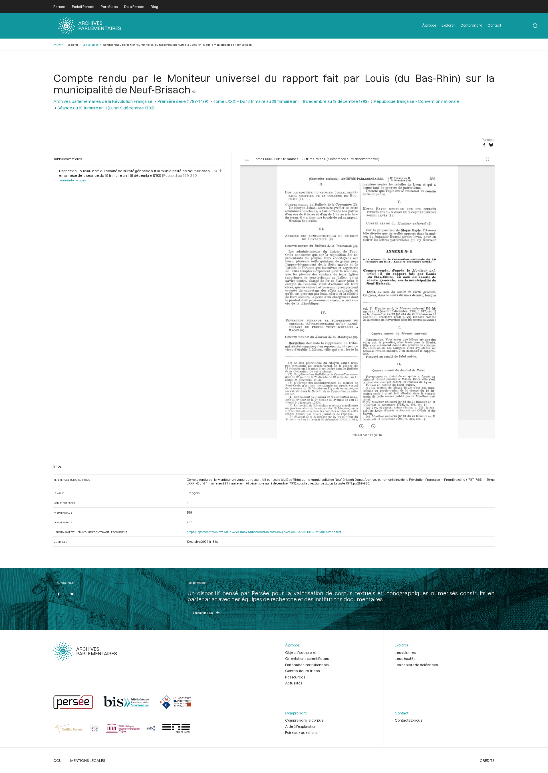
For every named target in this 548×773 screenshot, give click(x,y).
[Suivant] (373, 426)
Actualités (293, 683)
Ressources (295, 677)
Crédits (487, 760)
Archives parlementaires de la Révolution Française (102, 101)
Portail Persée (83, 7)
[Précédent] (361, 426)
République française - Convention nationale (416, 101)
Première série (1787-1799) (182, 101)
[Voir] (194, 89)
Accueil (58, 44)
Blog (154, 7)
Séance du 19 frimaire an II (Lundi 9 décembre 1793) (106, 107)
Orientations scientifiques (307, 658)
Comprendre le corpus (304, 720)
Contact (494, 25)
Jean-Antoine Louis (72, 180)
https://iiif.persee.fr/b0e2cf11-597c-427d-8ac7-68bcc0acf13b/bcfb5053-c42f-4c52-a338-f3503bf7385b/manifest (264, 532)
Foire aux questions (301, 732)
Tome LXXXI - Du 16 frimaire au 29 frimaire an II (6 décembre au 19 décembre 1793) (291, 101)
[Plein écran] (487, 159)
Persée (59, 7)
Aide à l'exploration (301, 726)
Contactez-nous (408, 720)
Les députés (405, 658)
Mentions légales (87, 760)
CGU (57, 760)
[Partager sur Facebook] (484, 145)
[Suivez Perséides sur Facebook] (58, 594)
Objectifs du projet (300, 652)
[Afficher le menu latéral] (247, 159)
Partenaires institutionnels (307, 665)
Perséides (109, 7)
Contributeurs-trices (302, 671)
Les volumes (90, 44)
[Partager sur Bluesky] (491, 145)
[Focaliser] (220, 171)
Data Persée (134, 7)
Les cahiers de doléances (416, 665)
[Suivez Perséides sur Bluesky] (72, 594)
